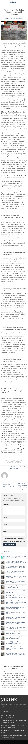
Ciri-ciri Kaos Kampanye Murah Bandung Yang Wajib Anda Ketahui (15, 596)
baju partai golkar (14, 468)
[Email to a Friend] (15, 461)
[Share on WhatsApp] (7, 461)
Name (5, 517)
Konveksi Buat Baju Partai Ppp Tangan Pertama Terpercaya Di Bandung (14, 648)
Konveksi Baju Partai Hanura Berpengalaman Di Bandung (14, 642)
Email (5, 524)
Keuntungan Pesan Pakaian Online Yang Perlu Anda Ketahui (15, 637)
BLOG (14, 8)
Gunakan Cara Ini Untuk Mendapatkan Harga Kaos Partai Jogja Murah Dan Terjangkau (16, 602)
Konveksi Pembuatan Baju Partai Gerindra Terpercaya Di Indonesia (15, 653)
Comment (6, 504)
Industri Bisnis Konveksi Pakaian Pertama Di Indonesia (15, 608)
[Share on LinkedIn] (20, 461)
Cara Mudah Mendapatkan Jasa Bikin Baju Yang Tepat (16, 591)
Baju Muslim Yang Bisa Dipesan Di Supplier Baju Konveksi (15, 581)
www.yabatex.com (14, 447)
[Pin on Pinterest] (18, 461)
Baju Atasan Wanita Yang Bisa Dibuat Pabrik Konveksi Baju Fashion (16, 576)
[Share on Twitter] (12, 461)
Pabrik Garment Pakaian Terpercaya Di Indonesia (7, 486)
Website (5, 531)
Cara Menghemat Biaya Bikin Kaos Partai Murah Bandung (15, 586)
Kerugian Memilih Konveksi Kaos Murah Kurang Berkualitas (15, 632)
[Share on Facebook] (10, 461)
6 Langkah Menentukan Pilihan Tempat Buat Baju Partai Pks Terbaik (16, 562)
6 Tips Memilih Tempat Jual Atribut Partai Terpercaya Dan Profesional (15, 567)
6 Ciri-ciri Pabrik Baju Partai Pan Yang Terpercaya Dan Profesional (16, 557)
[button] (2, 2)
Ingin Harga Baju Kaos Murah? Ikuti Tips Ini (15, 612)
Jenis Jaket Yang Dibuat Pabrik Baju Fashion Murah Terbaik (15, 627)
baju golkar (23, 466)
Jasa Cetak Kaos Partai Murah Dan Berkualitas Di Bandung (15, 622)
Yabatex (21, 18)
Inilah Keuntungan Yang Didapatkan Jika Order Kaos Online (16, 617)
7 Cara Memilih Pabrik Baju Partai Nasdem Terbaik (15, 571)
